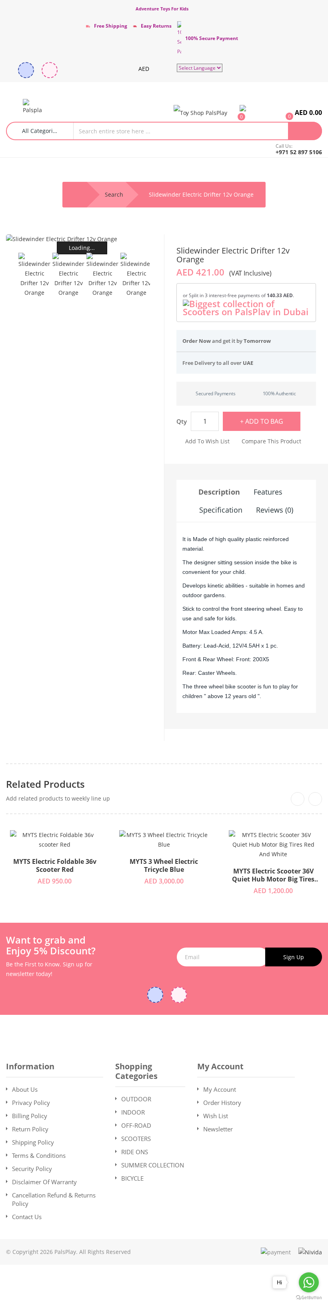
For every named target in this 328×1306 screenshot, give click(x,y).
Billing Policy (29, 1116)
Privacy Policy (31, 1103)
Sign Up (293, 957)
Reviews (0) (274, 510)
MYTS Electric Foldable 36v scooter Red (54, 865)
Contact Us (27, 1217)
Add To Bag (264, 421)
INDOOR (133, 1112)
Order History (222, 1103)
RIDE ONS (134, 1152)
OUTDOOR (136, 1099)
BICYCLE (132, 1178)
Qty (181, 421)
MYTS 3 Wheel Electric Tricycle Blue (164, 865)
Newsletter (218, 1129)
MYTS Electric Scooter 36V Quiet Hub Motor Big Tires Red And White (273, 875)
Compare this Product (271, 441)
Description (219, 492)
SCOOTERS (136, 1139)
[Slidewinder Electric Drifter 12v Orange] (34, 275)
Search (114, 194)
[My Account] (200, 112)
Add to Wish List (207, 441)
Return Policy (30, 1129)
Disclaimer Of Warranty (44, 1182)
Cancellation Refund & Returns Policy (54, 1199)
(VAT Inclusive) (250, 273)
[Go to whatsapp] (309, 1282)
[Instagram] (50, 70)
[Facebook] (26, 70)
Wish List (215, 1116)
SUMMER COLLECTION (152, 1165)
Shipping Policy (33, 1142)
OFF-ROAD (136, 1125)
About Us (25, 1089)
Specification (220, 510)
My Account (219, 1089)
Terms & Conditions (39, 1155)
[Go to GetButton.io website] (309, 1297)
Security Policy (32, 1169)
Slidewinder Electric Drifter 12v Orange (201, 194)
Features (268, 492)
